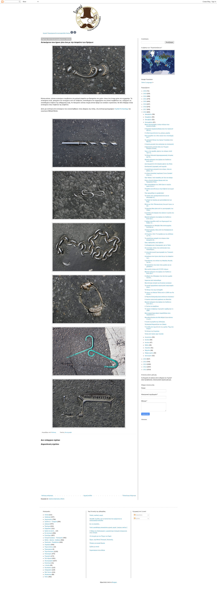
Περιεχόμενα (51, 33)
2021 (145, 99)
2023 (145, 93)
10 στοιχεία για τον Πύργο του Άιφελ (100, 536)
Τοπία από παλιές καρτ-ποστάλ (154, 334)
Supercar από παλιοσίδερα (153, 280)
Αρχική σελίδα (88, 495)
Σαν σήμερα (48, 558)
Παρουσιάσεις (49, 547)
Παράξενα (48, 544)
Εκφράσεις (48, 528)
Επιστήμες (48, 535)
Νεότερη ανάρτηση (47, 495)
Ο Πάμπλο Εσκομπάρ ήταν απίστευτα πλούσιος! (159, 297)
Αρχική (45, 33)
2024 (145, 91)
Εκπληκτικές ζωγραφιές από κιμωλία (155, 166)
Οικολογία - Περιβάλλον (52, 542)
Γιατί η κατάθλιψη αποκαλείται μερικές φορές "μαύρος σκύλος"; (108, 527)
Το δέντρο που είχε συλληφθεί (154, 290)
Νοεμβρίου (148, 117)
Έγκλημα (47, 526)
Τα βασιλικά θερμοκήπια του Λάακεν (155, 324)
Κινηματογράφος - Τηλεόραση (54, 538)
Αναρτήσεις (138, 515)
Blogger (114, 582)
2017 (145, 109)
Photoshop (48, 574)
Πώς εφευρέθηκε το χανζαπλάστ (154, 193)
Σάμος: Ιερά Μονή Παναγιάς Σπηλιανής (101, 539)
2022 (145, 96)
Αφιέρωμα (48, 517)
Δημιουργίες (48, 519)
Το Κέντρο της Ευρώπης (152, 331)
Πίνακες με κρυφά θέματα (97, 543)
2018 (145, 107)
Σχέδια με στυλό (94, 546)
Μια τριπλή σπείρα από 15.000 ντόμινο (156, 269)
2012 (145, 367)
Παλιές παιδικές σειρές (96, 515)
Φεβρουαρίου (149, 353)
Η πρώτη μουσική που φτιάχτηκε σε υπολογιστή (159, 144)
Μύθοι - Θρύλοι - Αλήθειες (52, 540)
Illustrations (48, 567)
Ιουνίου (147, 342)
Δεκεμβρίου (148, 114)
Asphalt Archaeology (121, 109)
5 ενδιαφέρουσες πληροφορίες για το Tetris (158, 245)
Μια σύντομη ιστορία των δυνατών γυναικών (158, 283)
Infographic (48, 570)
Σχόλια (137, 518)
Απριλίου (148, 348)
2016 (145, 112)
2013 (145, 364)
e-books (47, 565)
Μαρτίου (147, 350)
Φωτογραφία (68, 432)
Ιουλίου (147, 340)
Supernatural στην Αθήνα (97, 550)
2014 (145, 361)
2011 (145, 369)
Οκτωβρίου (148, 119)
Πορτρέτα (48, 556)
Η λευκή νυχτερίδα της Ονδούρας (155, 322)
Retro (46, 577)
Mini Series (66, 33)
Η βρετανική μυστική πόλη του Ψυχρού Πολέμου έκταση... (156, 147)
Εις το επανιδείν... (95, 524)
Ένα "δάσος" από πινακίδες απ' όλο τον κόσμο (159, 177)
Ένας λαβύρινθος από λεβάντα (154, 242)
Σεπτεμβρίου (149, 122)
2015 (145, 359)
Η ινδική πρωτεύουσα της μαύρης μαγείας (157, 133)
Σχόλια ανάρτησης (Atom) (56, 499)
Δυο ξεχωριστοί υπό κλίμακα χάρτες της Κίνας (158, 164)
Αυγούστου (148, 337)
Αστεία (47, 515)
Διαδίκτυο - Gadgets (51, 521)
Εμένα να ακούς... (50, 531)
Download (48, 563)
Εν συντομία (59, 33)
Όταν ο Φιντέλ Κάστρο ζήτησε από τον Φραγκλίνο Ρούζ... (156, 181)
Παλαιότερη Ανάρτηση (129, 495)
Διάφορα (47, 524)
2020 (145, 101)
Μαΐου (147, 345)
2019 (145, 104)
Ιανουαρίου (148, 355)
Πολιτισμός (48, 554)
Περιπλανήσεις (49, 551)
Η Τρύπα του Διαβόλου (152, 306)
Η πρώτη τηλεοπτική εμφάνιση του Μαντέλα (158, 299)
